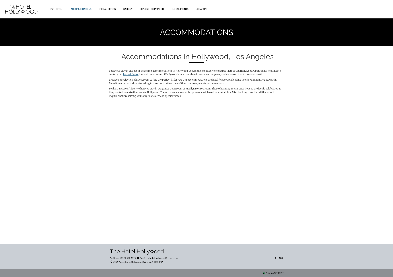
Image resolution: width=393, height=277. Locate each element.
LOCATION (201, 9)
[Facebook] (275, 258)
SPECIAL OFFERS (107, 9)
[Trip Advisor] (281, 258)
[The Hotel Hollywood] (20, 9)
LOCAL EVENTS (180, 9)
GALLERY (127, 9)
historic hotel (130, 74)
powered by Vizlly (274, 273)
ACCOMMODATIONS (81, 9)
